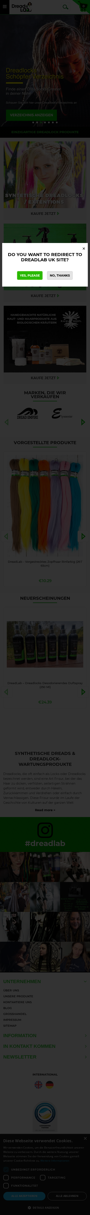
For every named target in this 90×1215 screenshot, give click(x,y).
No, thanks (60, 275)
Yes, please (30, 275)
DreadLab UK (38, 259)
